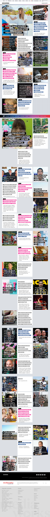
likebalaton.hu (20, 509)
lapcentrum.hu (36, 508)
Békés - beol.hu (4, 492)
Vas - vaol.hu (4, 508)
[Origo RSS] (44, 474)
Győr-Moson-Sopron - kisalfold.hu (7, 498)
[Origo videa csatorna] (42, 474)
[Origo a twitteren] (39, 474)
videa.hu (35, 507)
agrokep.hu (19, 499)
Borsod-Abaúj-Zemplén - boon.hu (7, 493)
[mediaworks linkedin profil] (46, 483)
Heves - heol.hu (4, 500)
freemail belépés (44, 3)
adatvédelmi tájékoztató (25, 477)
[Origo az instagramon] (40, 474)
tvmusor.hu (35, 490)
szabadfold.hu (20, 491)
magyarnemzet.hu (21, 490)
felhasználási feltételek (32, 477)
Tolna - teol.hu (4, 507)
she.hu (35, 500)
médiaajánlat (45, 477)
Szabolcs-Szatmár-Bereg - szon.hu (7, 506)
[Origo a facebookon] (37, 474)
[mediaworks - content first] (8, 483)
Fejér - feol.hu (4, 497)
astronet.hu (19, 504)
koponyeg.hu (36, 506)
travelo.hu (19, 512)
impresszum (41, 477)
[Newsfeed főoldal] (5, 474)
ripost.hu (35, 496)
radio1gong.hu (36, 513)
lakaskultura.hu (20, 506)
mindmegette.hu (20, 511)
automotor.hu (20, 505)
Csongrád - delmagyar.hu (6, 494)
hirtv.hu (19, 492)
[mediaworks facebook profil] (43, 483)
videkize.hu (35, 489)
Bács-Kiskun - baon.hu (5, 490)
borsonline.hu (36, 495)
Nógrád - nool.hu (4, 504)
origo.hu (19, 493)
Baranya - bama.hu (5, 491)
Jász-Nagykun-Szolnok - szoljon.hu (7, 501)
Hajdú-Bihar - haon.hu (5, 499)
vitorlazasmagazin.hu (37, 488)
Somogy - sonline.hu (5, 505)
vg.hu (19, 498)
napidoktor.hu (20, 510)
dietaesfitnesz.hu (20, 513)
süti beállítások (37, 477)
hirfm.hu (35, 514)
